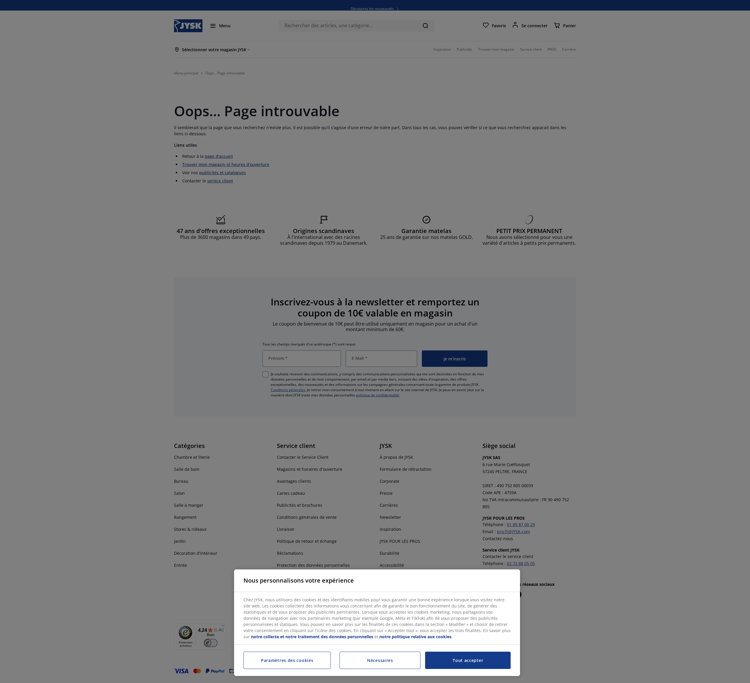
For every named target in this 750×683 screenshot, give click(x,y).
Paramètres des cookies (287, 660)
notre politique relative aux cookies (415, 636)
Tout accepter (468, 660)
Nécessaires (380, 660)
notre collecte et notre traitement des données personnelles (312, 636)
